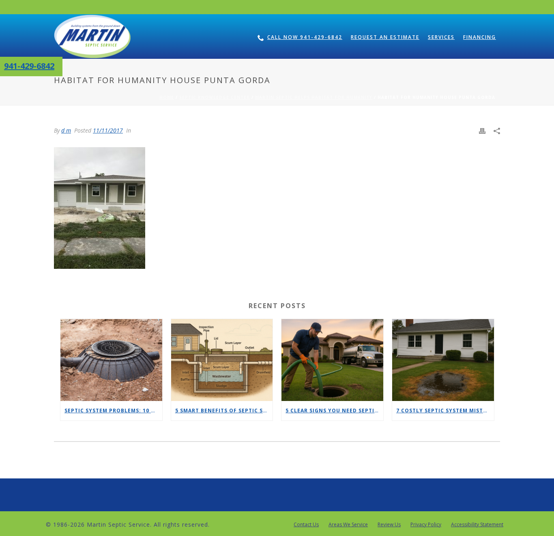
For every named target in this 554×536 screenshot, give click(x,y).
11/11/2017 (108, 130)
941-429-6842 (29, 65)
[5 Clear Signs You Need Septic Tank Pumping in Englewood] (332, 360)
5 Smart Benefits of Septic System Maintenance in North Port (224, 410)
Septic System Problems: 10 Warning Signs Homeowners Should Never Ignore (113, 410)
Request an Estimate (385, 37)
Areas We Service (348, 524)
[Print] (482, 130)
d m (66, 130)
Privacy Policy (425, 524)
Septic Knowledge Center (214, 97)
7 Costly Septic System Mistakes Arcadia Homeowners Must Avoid (445, 410)
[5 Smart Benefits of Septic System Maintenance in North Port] (222, 360)
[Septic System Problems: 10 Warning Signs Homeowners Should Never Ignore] (111, 360)
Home (166, 97)
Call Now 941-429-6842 (304, 37)
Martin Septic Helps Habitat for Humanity (313, 97)
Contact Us (306, 524)
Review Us (389, 524)
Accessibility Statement (477, 524)
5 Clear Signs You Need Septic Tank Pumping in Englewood (334, 410)
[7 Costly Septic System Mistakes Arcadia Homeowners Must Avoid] (443, 360)
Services (441, 37)
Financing (479, 37)
